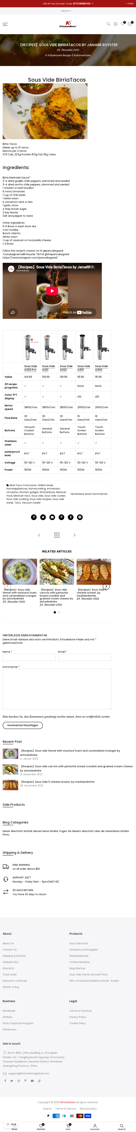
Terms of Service (65, 1108)
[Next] (106, 586)
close (130, 3)
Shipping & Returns (14, 956)
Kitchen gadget (29, 492)
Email (62, 652)
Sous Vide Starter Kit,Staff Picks (88, 974)
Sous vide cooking (17, 499)
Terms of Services (80, 1011)
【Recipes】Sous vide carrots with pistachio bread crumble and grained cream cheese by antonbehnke (76, 768)
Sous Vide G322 (66, 368)
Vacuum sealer (31, 502)
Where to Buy (11, 987)
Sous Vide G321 (48, 368)
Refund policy (88, 1108)
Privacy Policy (77, 1017)
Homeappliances (16, 488)
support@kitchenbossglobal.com (28, 1073)
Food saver (30, 485)
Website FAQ (10, 962)
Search (47, 1108)
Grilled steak (45, 485)
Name (7, 652)
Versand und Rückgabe (83, 949)
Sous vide (37, 495)
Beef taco (16, 485)
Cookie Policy (77, 1023)
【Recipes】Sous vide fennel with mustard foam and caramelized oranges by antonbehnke (70, 753)
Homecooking (37, 488)
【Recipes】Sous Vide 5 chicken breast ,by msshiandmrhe (57, 782)
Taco (17, 502)
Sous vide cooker (54, 495)
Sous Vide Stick (78, 943)
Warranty (8, 968)
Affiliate (7, 1017)
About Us (8, 943)
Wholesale (9, 1011)
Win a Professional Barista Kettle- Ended (94, 981)
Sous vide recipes (40, 499)
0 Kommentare (81, 55)
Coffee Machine (79, 962)
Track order (10, 974)
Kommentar (11, 667)
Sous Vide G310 (83, 368)
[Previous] (7, 586)
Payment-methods (15, 981)
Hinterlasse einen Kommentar (89, 494)
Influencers (9, 1029)
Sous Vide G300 (101, 368)
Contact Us (10, 949)
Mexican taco (21, 495)
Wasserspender (79, 956)
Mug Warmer (77, 968)
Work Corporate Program (18, 1023)
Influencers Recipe (59, 55)
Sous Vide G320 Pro (30, 368)
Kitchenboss (47, 492)
